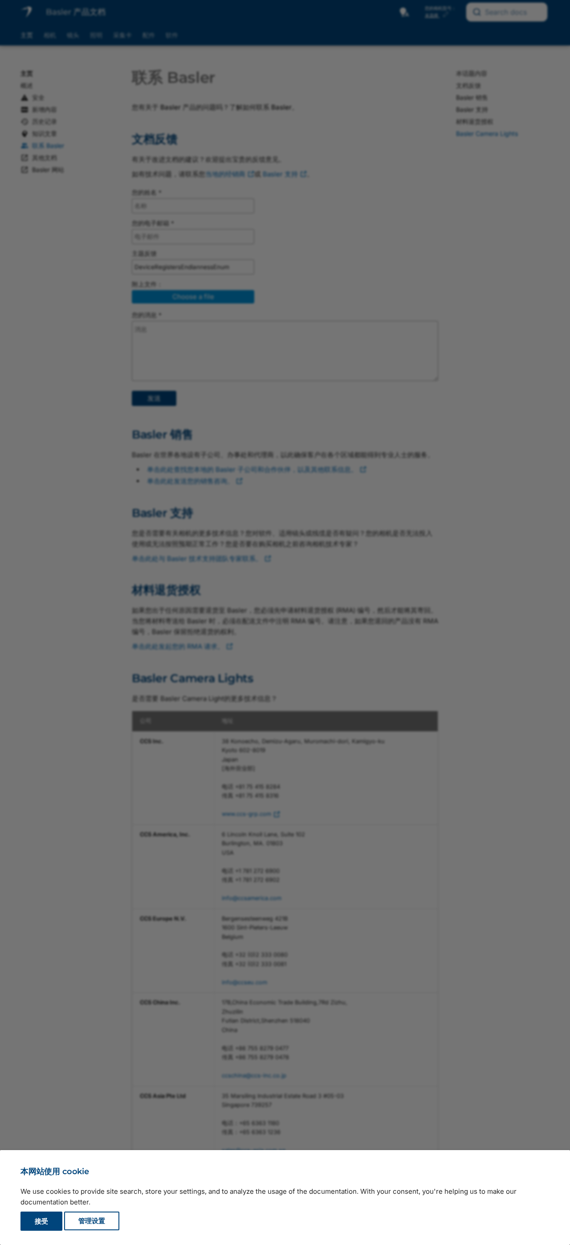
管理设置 (91, 1221)
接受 (41, 1221)
